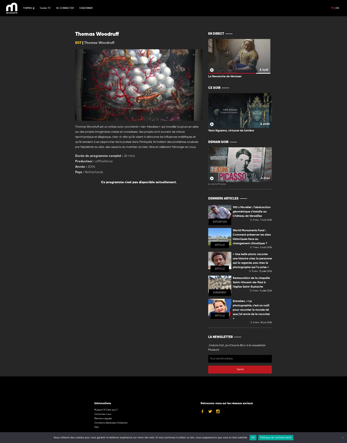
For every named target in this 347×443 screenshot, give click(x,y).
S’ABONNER (86, 8)
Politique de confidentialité (276, 437)
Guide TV (45, 8)
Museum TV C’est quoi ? (106, 410)
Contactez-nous (102, 414)
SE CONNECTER (65, 8)
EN (337, 8)
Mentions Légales (103, 419)
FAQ (96, 427)
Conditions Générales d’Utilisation (111, 423)
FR (332, 8)
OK (253, 437)
